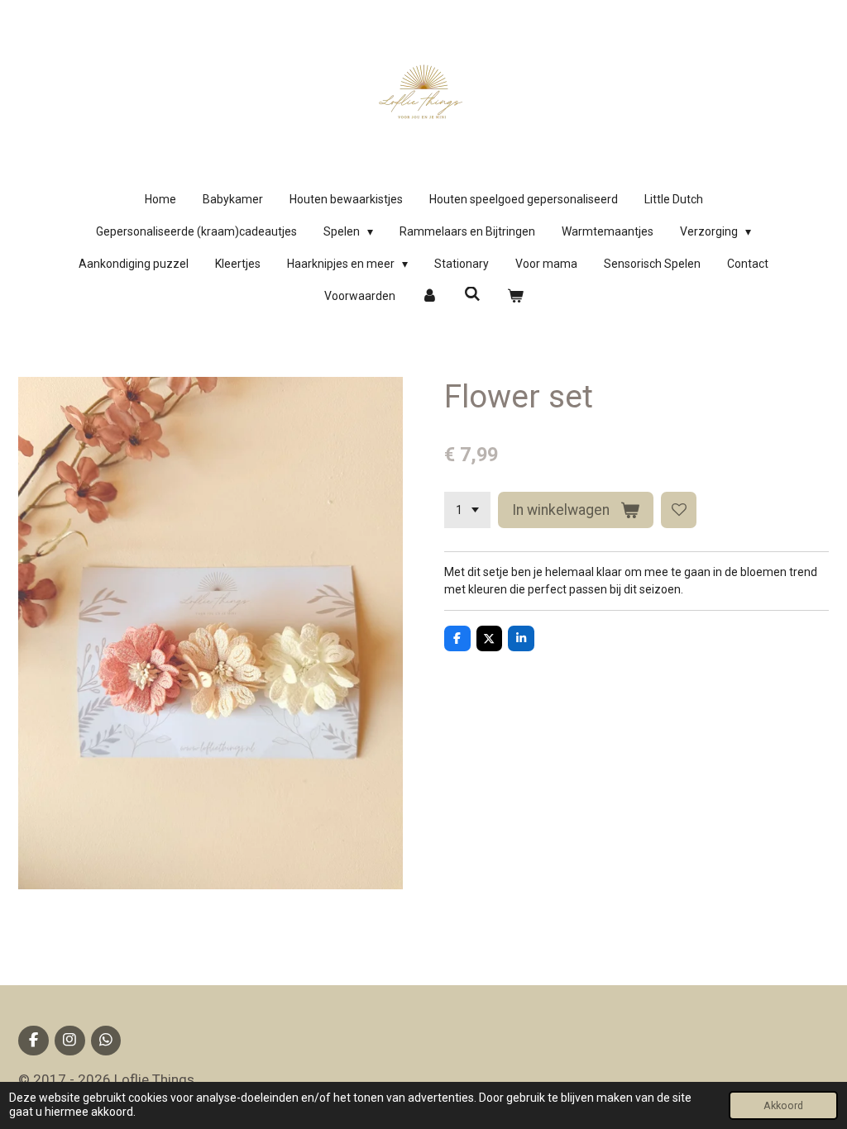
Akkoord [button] (783, 1105)
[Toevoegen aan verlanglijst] (679, 510)
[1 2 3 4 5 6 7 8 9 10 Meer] (467, 510)
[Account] (430, 296)
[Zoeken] (472, 294)
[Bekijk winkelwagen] (515, 296)
